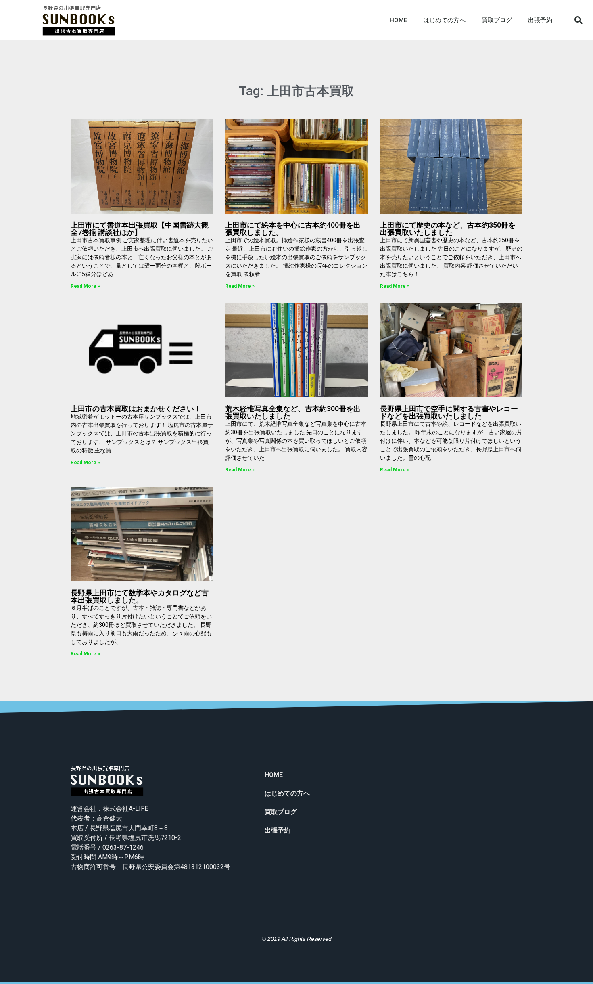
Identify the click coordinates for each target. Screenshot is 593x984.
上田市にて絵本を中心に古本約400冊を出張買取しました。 (293, 229)
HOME (398, 20)
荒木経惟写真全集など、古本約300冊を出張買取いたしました (293, 412)
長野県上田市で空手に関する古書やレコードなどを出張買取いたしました (449, 412)
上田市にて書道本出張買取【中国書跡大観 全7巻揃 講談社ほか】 (140, 229)
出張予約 (540, 20)
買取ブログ (497, 20)
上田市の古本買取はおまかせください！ (136, 408)
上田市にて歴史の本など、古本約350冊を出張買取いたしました (448, 229)
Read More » (85, 286)
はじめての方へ (444, 20)
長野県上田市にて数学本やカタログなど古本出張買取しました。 (140, 596)
